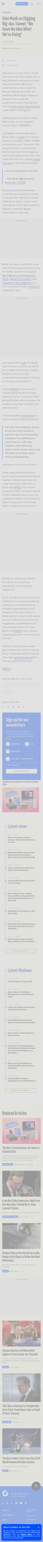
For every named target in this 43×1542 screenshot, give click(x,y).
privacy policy (26, 1534)
